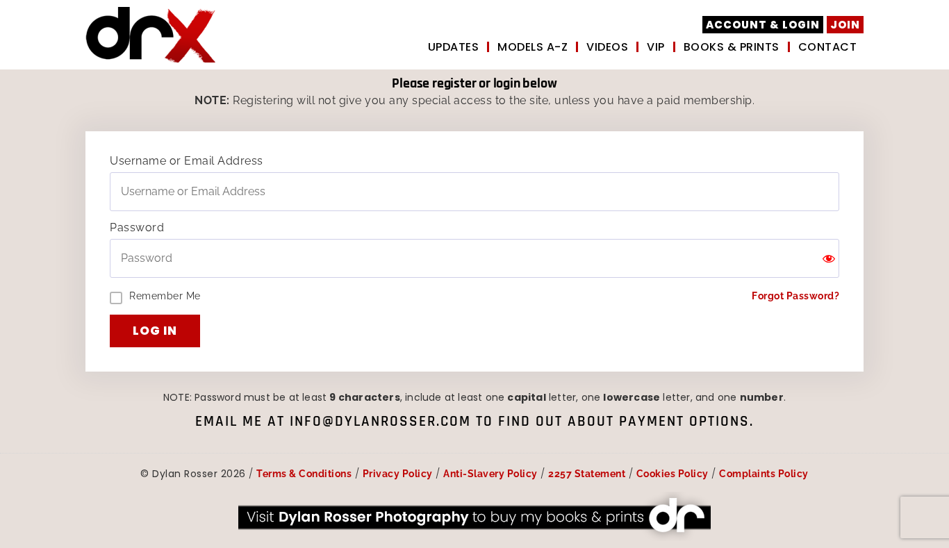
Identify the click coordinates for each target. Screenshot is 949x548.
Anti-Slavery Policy (490, 473)
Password (137, 227)
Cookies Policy (672, 473)
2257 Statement (586, 473)
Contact (827, 47)
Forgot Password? (795, 295)
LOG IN (155, 330)
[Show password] (828, 258)
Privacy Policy (398, 473)
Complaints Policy (764, 473)
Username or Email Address (186, 161)
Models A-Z (532, 47)
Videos (607, 47)
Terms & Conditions (304, 473)
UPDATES (453, 47)
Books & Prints (731, 47)
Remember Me (165, 295)
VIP (656, 47)
